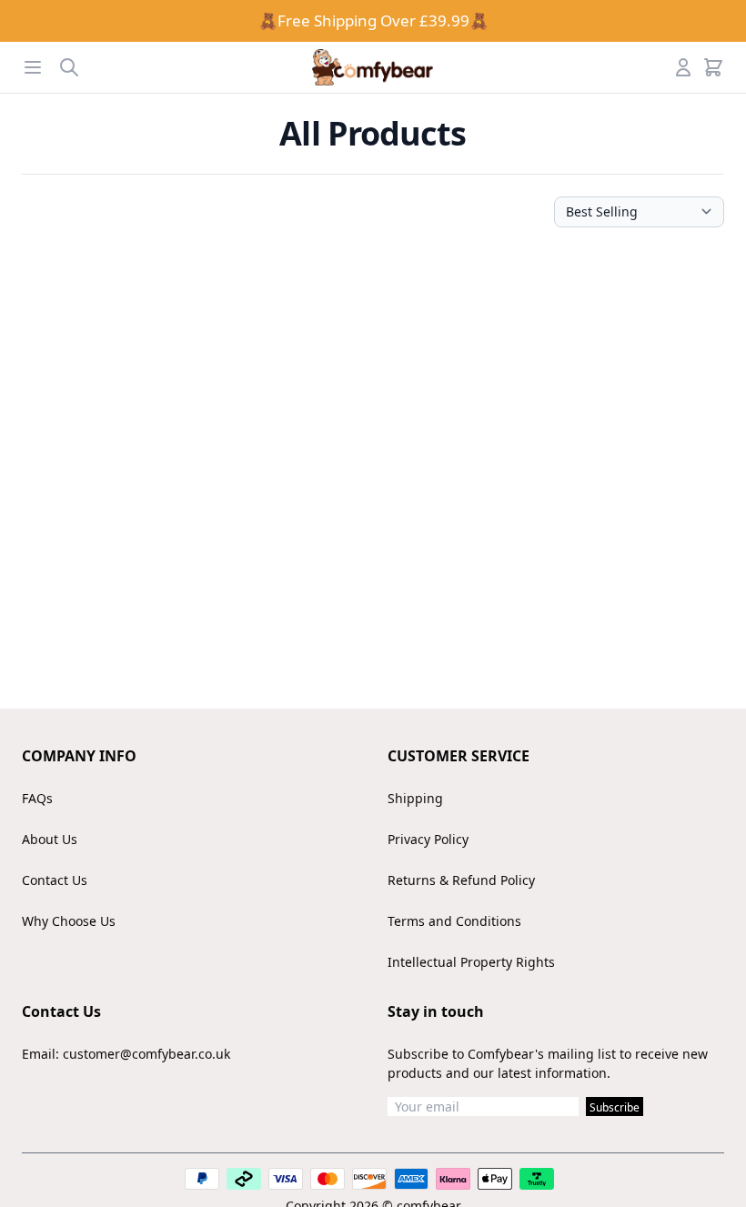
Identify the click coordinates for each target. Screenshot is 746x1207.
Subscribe (615, 1107)
